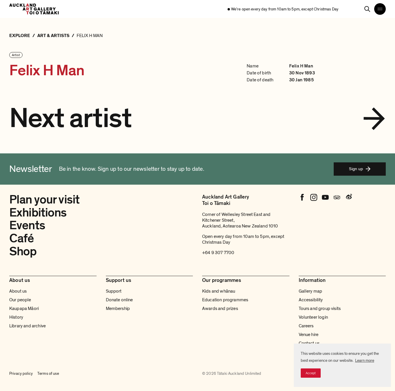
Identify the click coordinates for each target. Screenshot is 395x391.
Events (27, 225)
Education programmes (225, 300)
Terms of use (48, 373)
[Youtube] (325, 197)
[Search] (367, 9)
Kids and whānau (218, 291)
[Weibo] (348, 197)
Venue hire (309, 334)
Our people (20, 300)
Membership (118, 308)
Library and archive (27, 326)
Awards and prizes (220, 308)
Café (21, 238)
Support (114, 291)
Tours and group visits (320, 308)
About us (18, 291)
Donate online (119, 300)
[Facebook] (302, 197)
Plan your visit (44, 199)
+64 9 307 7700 (218, 252)
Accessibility (311, 300)
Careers (306, 326)
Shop (23, 251)
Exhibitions (38, 212)
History (16, 317)
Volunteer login (313, 317)
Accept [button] (311, 373)
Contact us (309, 343)
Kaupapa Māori (24, 308)
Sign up (356, 169)
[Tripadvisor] (336, 197)
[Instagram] (313, 197)
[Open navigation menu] (380, 9)
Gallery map (310, 291)
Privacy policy (21, 373)
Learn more (364, 360)
